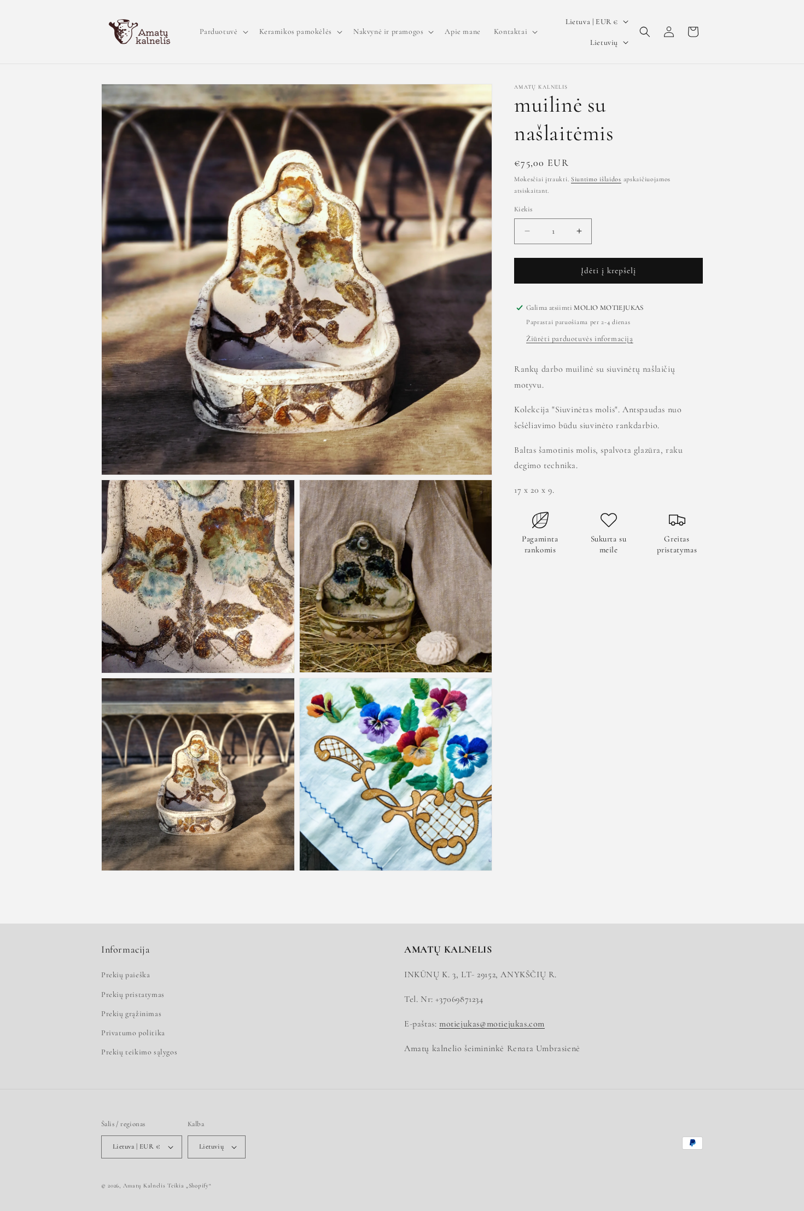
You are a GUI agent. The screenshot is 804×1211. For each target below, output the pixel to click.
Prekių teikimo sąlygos (139, 1052)
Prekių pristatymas (133, 994)
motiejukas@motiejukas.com (492, 1023)
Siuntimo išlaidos (596, 179)
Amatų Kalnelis (144, 1185)
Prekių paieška (125, 974)
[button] (223, 31)
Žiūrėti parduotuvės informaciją (579, 338)
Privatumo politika (133, 1032)
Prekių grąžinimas (131, 1013)
